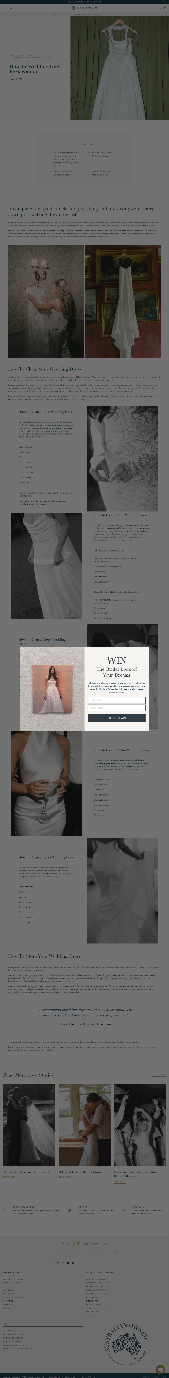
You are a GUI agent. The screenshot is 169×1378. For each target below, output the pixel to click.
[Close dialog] (145, 650)
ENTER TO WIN (117, 718)
